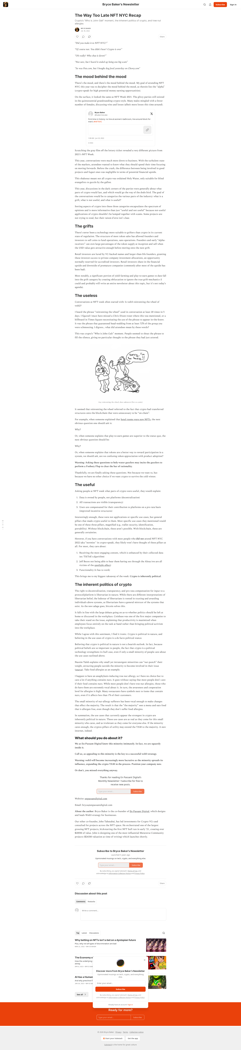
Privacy (118, 1032)
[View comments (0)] (83, 36)
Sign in (233, 4)
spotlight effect (102, 565)
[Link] (71, 77)
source (78, 670)
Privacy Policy (139, 997)
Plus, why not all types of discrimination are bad (95, 943)
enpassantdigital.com (96, 799)
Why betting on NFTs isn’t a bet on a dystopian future (105, 940)
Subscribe (220, 4)
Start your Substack (114, 1038)
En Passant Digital (139, 811)
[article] (120, 945)
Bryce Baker (86, 28)
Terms (125, 1032)
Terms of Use (132, 995)
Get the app (133, 1038)
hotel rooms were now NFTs (135, 419)
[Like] (77, 36)
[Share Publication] (210, 4)
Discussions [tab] (94, 933)
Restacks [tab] (91, 901)
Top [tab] (77, 933)
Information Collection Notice (120, 997)
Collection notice (136, 1032)
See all (80, 994)
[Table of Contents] (3, 525)
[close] (145, 960)
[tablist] (86, 901)
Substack (108, 1044)
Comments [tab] (80, 901)
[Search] (204, 4)
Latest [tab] (84, 933)
